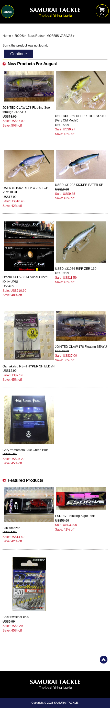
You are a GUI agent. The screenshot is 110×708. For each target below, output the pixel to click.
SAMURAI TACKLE (66, 702)
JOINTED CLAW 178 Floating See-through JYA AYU (27, 110)
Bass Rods (35, 36)
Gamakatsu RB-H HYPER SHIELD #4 (29, 366)
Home (7, 36)
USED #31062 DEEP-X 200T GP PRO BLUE (25, 190)
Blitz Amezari (11, 528)
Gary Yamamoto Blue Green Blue (26, 450)
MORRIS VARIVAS (59, 36)
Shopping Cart (102, 7)
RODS (19, 36)
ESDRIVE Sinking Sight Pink (75, 516)
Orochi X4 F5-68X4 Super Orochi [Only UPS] (25, 279)
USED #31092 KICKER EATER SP (79, 185)
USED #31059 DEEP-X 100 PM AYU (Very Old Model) (80, 118)
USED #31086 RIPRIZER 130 (75, 269)
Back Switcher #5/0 (16, 617)
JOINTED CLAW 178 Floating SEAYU (81, 347)
